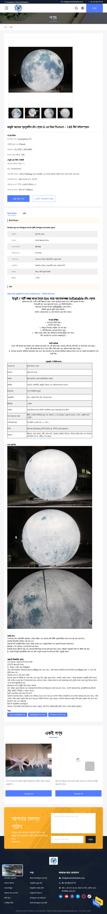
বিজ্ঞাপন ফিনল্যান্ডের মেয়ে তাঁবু (38, 878)
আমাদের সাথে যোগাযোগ (11, 893)
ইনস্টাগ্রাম (84, 896)
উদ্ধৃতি (95, 8)
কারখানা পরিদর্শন (9, 883)
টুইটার (78, 896)
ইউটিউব (66, 896)
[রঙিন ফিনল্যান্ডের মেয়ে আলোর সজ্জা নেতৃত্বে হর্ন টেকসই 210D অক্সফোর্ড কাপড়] (28, 760)
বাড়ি (5, 27)
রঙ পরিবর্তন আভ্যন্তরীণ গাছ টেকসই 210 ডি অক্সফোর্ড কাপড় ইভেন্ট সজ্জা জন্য (78, 782)
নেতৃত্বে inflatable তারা (17, 715)
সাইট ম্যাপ (7, 898)
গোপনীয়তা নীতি (8, 903)
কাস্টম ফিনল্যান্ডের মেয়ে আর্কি (38, 903)
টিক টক (89, 896)
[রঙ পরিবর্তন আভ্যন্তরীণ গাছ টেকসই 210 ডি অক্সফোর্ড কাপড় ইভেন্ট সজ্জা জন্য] (78, 760)
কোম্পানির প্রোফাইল (10, 878)
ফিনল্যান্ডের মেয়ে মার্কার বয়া (38, 898)
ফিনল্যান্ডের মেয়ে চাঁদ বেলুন (58, 715)
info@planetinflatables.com (73, 2)
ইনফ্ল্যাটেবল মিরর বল (36, 893)
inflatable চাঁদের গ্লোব (37, 715)
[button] (17, 766)
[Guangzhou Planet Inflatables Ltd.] (18, 8)
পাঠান (90, 839)
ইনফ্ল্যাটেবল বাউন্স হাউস (37, 888)
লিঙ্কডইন (61, 896)
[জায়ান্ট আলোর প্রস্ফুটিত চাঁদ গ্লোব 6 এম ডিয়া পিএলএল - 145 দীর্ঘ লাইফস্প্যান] (40, 69)
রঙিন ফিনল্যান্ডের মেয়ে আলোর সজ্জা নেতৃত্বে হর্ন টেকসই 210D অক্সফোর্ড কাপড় (26, 782)
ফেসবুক (72, 896)
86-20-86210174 (96, 2)
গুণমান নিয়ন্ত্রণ (8, 888)
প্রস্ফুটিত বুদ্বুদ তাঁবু (36, 883)
